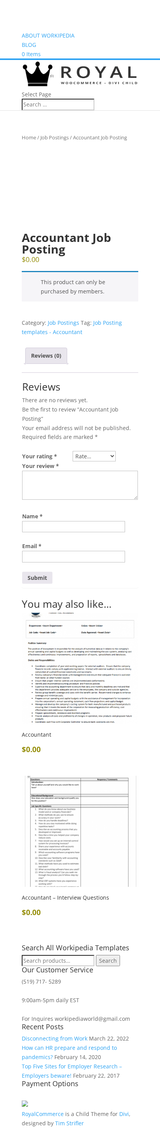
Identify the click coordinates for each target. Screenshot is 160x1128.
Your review (40, 466)
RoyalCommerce (43, 1114)
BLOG (29, 44)
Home (29, 137)
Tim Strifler (69, 1123)
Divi (124, 1114)
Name (32, 516)
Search (108, 960)
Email (32, 546)
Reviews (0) (46, 355)
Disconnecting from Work (54, 1038)
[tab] (46, 356)
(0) (51, 76)
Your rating (39, 456)
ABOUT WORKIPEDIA (48, 35)
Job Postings (54, 137)
